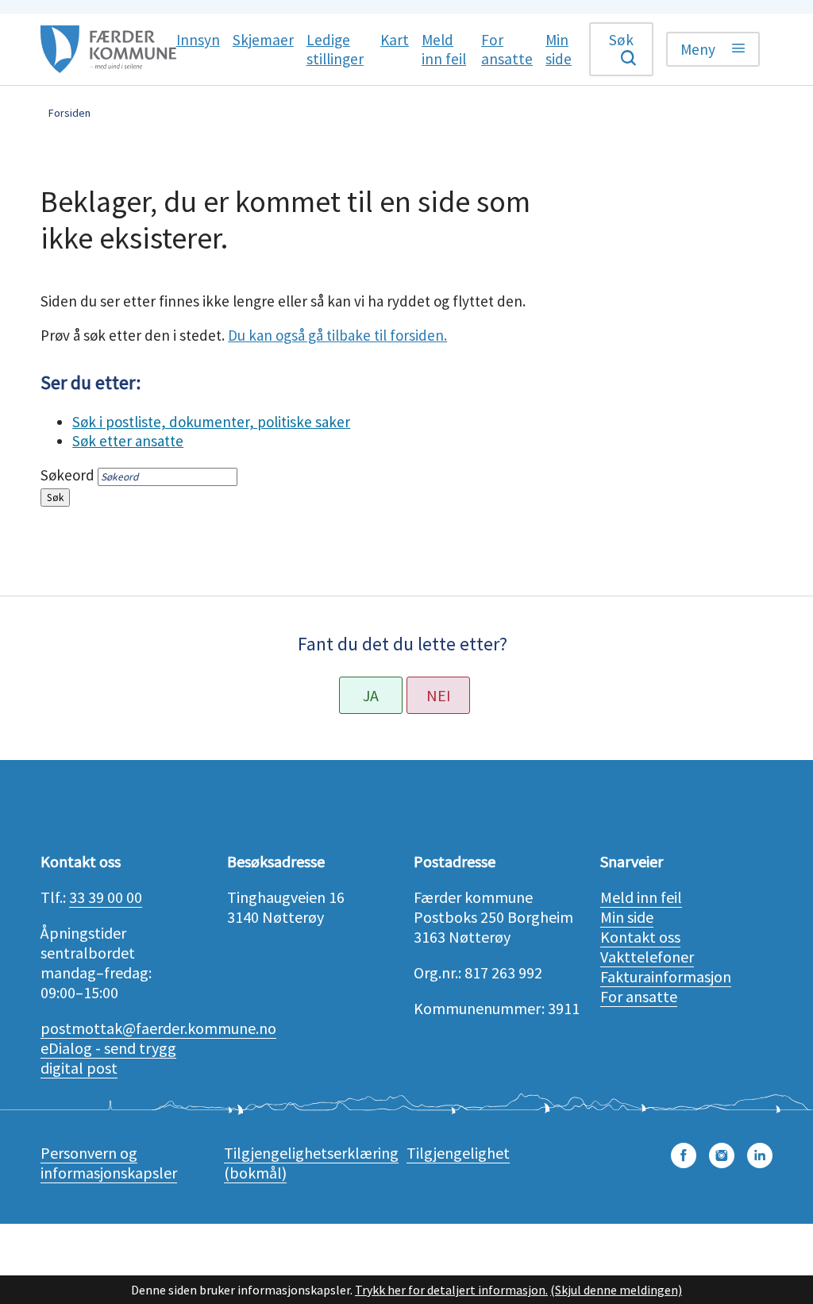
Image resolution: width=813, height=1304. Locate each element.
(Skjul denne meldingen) (616, 1290)
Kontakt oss (640, 937)
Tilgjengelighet (458, 1153)
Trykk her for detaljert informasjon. (451, 1290)
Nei (438, 695)
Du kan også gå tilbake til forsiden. (337, 335)
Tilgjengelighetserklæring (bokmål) (311, 1162)
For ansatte (638, 996)
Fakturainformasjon (665, 976)
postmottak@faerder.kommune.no (158, 1028)
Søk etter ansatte (127, 440)
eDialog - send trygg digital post (108, 1058)
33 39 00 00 (105, 897)
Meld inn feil (641, 897)
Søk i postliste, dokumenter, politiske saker (211, 421)
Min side (626, 917)
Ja (371, 695)
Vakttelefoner (647, 956)
